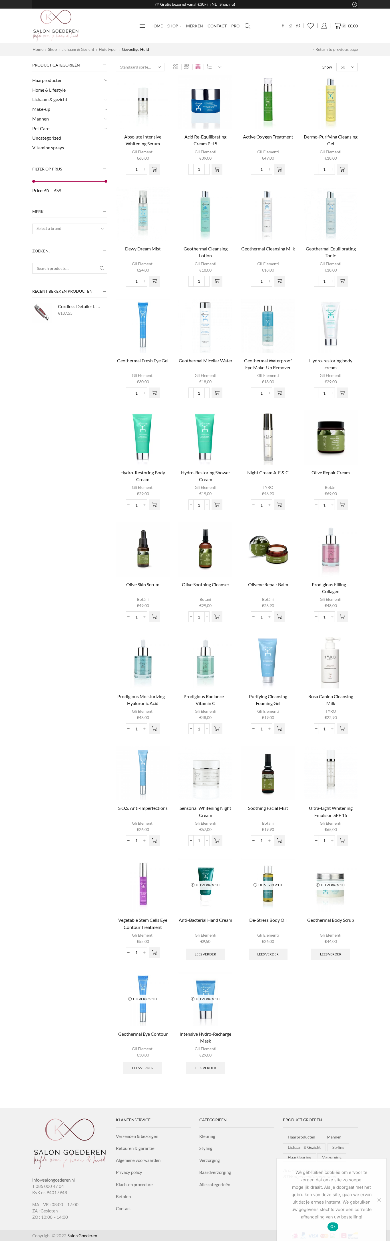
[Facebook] (283, 26)
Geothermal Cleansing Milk (268, 248)
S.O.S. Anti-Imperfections (143, 808)
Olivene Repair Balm (268, 584)
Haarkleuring (299, 1157)
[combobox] (69, 229)
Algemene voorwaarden (138, 1160)
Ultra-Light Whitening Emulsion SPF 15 (331, 811)
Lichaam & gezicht (77, 49)
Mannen (40, 118)
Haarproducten (47, 80)
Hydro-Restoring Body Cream (142, 476)
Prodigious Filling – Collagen (330, 588)
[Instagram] (290, 26)
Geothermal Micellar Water (205, 360)
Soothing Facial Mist (268, 808)
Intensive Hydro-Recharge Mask (205, 1037)
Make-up (41, 109)
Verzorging (209, 1160)
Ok (332, 1226)
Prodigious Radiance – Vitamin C (205, 700)
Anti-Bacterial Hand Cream (205, 920)
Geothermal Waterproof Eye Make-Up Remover (268, 364)
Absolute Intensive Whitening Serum (142, 140)
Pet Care (40, 128)
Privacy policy (129, 1172)
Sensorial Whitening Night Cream (205, 811)
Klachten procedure (134, 1184)
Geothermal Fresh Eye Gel (142, 360)
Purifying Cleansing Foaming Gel (268, 700)
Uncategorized (46, 137)
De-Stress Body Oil (268, 920)
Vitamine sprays (48, 147)
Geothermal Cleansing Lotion (206, 252)
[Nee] (379, 1200)
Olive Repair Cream (330, 472)
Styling (205, 1148)
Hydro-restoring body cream (330, 364)
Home (156, 25)
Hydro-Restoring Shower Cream (205, 476)
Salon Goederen (82, 1235)
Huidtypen (108, 49)
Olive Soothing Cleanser (205, 584)
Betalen (123, 1196)
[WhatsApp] (298, 26)
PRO (235, 25)
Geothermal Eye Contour (143, 1034)
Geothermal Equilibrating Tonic (331, 252)
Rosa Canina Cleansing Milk (330, 700)
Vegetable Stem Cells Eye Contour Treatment (142, 923)
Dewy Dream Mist (143, 248)
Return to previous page (336, 49)
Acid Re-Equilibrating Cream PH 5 (205, 140)
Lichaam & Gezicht (304, 1147)
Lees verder (205, 954)
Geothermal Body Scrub (330, 920)
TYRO (268, 487)
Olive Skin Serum (142, 584)
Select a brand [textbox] (49, 228)
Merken (194, 25)
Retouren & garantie (135, 1148)
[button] (154, 169)
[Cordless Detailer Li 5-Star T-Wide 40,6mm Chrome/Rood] (42, 313)
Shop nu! (227, 4)
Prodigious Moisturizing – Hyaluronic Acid (142, 700)
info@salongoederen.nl (53, 1179)
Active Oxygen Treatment (268, 136)
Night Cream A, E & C (268, 472)
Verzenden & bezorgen (137, 1136)
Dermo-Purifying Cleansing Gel (330, 140)
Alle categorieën (214, 1184)
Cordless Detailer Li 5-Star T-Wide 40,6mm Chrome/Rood (79, 306)
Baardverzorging (215, 1172)
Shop (172, 25)
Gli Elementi (143, 151)
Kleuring (207, 1136)
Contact (217, 25)
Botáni (331, 487)
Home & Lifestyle (49, 90)
